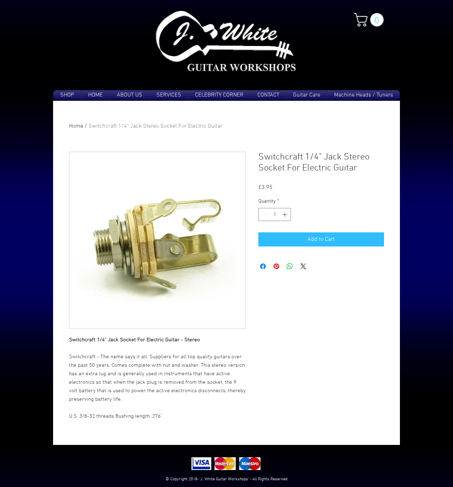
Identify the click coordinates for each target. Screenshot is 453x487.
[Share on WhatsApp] (290, 266)
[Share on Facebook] (263, 266)
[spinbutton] (274, 214)
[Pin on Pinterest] (276, 266)
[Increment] (285, 214)
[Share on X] (303, 266)
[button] (370, 20)
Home (76, 126)
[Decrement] (263, 214)
